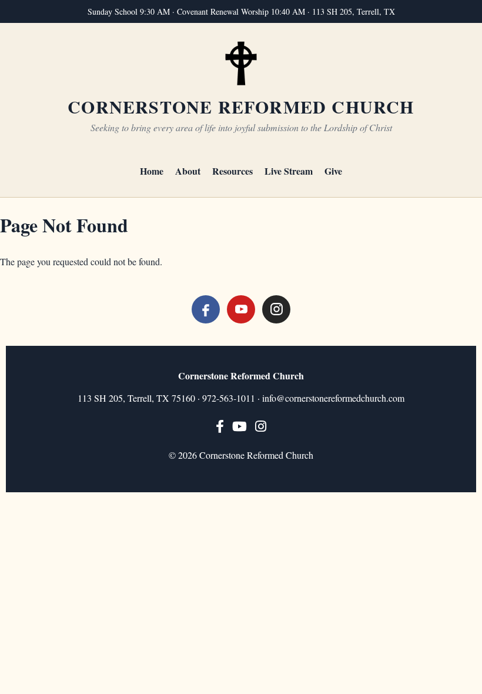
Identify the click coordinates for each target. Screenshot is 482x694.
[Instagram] (276, 309)
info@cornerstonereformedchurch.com (333, 398)
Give (333, 171)
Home (151, 171)
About (187, 171)
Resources (232, 171)
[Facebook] (206, 309)
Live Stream (289, 171)
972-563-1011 (228, 398)
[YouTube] (241, 309)
